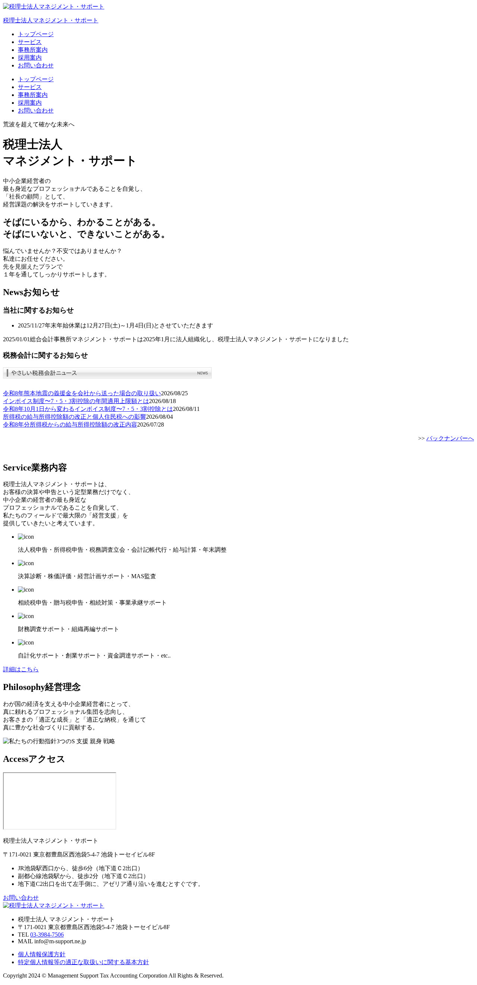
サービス (30, 42)
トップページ (36, 34)
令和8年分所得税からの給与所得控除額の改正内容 (70, 424)
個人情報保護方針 (42, 954)
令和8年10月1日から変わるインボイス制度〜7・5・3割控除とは (88, 409)
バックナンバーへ (450, 438)
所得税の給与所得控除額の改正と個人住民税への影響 (74, 417)
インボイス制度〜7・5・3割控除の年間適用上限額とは (76, 401)
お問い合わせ (36, 65)
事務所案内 (33, 50)
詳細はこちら (21, 669)
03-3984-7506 (47, 934)
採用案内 (30, 57)
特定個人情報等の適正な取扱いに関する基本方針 (83, 962)
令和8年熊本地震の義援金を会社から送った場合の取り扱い (82, 393)
